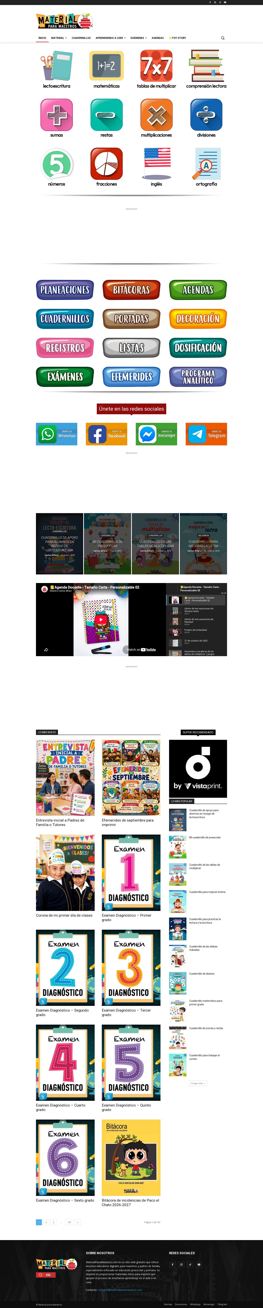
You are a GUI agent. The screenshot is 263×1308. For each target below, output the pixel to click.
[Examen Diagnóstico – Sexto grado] (65, 1158)
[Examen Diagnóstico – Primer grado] (131, 873)
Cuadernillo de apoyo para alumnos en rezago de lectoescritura (204, 814)
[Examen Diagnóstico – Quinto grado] (131, 1063)
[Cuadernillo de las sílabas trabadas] (177, 956)
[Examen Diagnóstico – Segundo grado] (65, 968)
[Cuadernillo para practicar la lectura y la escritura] (177, 929)
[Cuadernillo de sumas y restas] (177, 1038)
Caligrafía (203, 536)
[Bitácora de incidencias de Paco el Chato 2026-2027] (131, 1158)
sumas (56, 135)
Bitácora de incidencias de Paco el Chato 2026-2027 (130, 1202)
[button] (222, 38)
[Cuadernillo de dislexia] (177, 983)
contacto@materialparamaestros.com (120, 1290)
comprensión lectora (206, 86)
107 (69, 1222)
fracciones (106, 184)
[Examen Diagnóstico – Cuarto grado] (65, 1063)
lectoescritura (56, 86)
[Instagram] (215, 3)
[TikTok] (220, 3)
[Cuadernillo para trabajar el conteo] (177, 1065)
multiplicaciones (156, 135)
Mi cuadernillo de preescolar (205, 837)
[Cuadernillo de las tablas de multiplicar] (155, 543)
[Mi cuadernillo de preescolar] (107, 543)
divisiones (206, 135)
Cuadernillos (59, 531)
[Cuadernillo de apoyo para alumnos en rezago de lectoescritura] (59, 543)
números (56, 184)
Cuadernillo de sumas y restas (206, 1028)
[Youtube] (225, 3)
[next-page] (78, 1222)
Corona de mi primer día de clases (64, 915)
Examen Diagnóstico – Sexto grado (65, 1200)
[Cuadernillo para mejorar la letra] (203, 543)
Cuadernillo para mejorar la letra (207, 892)
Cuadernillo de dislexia (201, 973)
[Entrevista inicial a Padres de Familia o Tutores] (65, 778)
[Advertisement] (158, 21)
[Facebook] (210, 3)
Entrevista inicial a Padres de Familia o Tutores (60, 822)
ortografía (206, 184)
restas (107, 135)
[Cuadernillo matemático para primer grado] (177, 1010)
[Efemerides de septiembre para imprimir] (131, 778)
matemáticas (107, 86)
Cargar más (197, 1083)
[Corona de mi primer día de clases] (65, 873)
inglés (156, 184)
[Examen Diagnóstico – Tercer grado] (131, 968)
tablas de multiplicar (156, 86)
